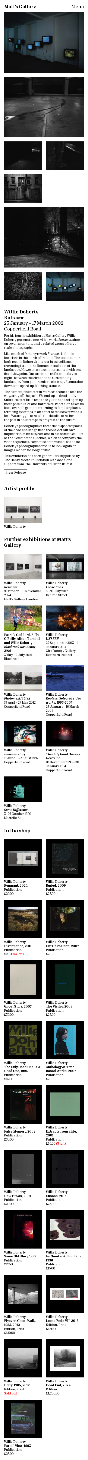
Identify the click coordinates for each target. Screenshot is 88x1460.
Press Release (16, 472)
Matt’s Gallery (20, 7)
